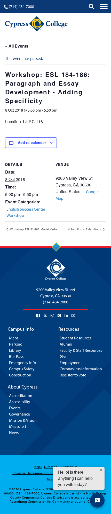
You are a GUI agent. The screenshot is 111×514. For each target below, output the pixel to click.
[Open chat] (97, 500)
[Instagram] (52, 315)
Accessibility (19, 401)
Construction (20, 374)
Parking (15, 344)
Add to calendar (32, 142)
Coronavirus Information (81, 368)
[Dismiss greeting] (101, 470)
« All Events (16, 46)
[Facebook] (38, 315)
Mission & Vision (23, 420)
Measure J (17, 426)
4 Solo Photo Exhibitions (85, 229)
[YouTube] (73, 315)
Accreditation (20, 395)
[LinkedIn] (66, 315)
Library (15, 350)
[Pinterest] (59, 315)
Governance (19, 414)
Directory (51, 467)
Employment (71, 362)
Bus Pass (16, 356)
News (14, 432)
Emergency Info (22, 362)
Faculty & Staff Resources (81, 350)
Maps (13, 337)
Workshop (15, 215)
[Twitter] (45, 315)
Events (14, 407)
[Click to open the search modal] (91, 6)
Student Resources (75, 337)
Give (63, 356)
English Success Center (25, 209)
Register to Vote (73, 374)
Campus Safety (22, 368)
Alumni (66, 344)
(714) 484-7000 (21, 6)
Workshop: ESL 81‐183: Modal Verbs (33, 229)
